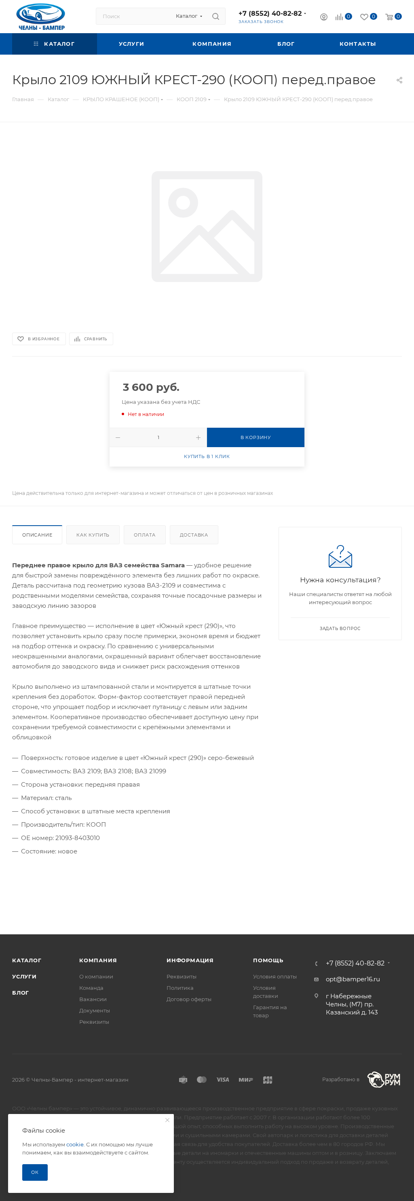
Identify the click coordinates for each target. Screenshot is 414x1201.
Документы (94, 1010)
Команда (91, 988)
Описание (37, 535)
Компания (98, 960)
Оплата (145, 535)
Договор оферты (189, 999)
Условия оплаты (275, 976)
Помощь (268, 960)
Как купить (93, 535)
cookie (75, 1144)
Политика (180, 988)
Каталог (27, 960)
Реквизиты (94, 1022)
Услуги (24, 976)
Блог (20, 992)
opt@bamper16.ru (353, 979)
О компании (96, 976)
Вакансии (93, 999)
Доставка (194, 535)
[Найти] (216, 16)
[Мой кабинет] (323, 18)
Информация (190, 960)
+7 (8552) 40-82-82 (270, 13)
